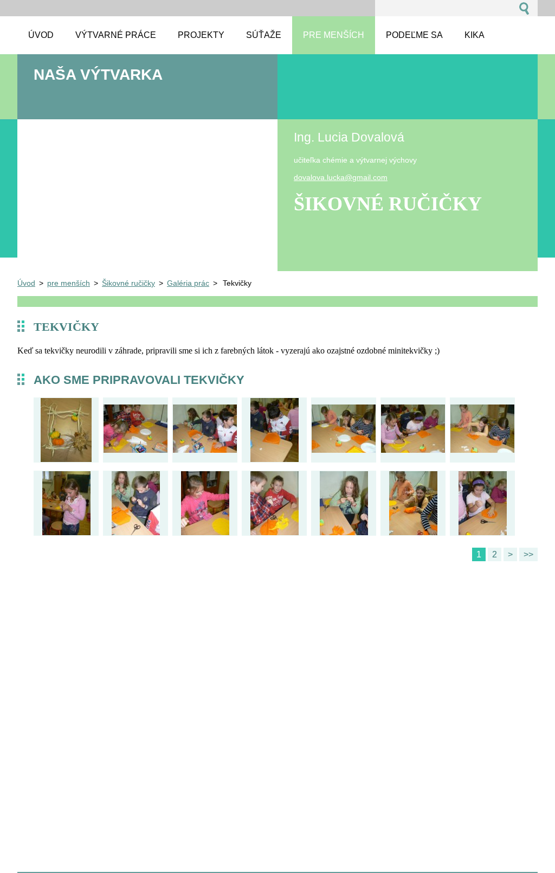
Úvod (26, 283)
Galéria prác (188, 283)
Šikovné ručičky (128, 283)
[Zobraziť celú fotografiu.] (66, 431)
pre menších (68, 283)
